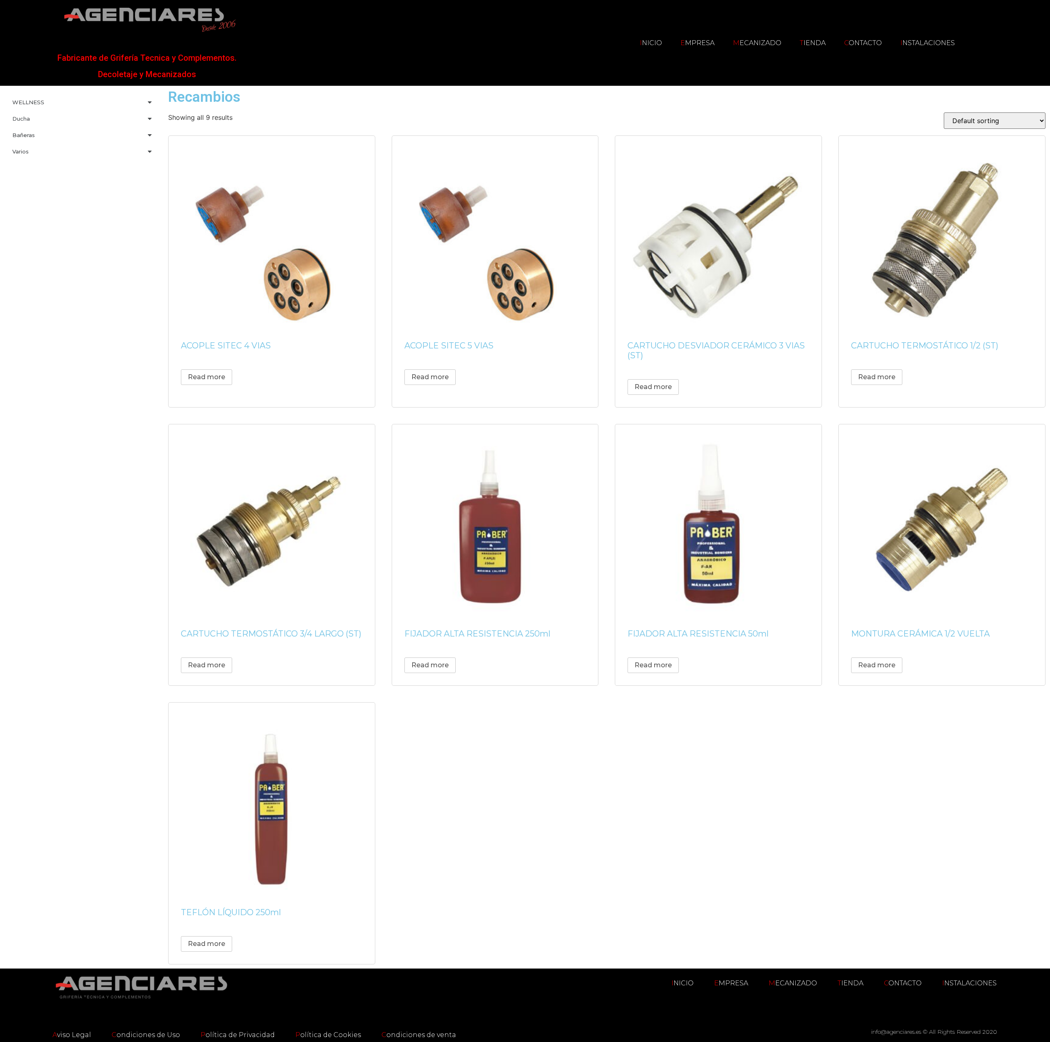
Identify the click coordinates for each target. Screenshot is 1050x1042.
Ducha (21, 118)
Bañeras (23, 135)
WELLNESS (28, 102)
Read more (206, 377)
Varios (20, 151)
